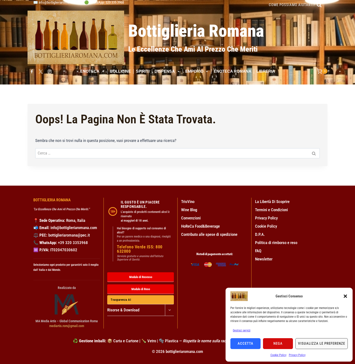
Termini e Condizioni (271, 209)
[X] (40, 71)
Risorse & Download (123, 310)
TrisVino (187, 201)
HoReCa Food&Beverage (200, 226)
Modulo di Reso (140, 289)
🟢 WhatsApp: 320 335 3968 (104, 2)
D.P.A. (260, 234)
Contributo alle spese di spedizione (209, 234)
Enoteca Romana (232, 71)
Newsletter (263, 259)
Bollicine (120, 71)
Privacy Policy (297, 355)
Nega (278, 343)
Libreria (265, 71)
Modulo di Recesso (140, 277)
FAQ (258, 250)
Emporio (194, 71)
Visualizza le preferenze (321, 343)
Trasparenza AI (121, 299)
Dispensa (165, 71)
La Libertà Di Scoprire (272, 201)
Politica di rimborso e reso (276, 242)
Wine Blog (189, 209)
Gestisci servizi (241, 330)
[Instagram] (50, 71)
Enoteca (89, 71)
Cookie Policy (278, 355)
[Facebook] (32, 71)
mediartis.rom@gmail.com (66, 326)
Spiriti (142, 71)
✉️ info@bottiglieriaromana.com (56, 2)
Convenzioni (191, 218)
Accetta (245, 343)
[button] (345, 296)
